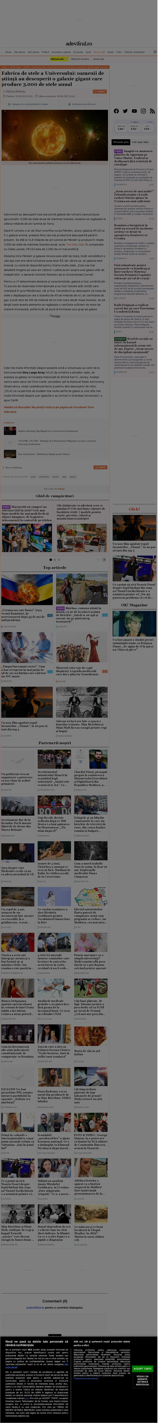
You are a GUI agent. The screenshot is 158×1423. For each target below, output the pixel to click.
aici (27, 1398)
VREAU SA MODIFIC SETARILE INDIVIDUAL (142, 1380)
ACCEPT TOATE (143, 1368)
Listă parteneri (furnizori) (86, 1378)
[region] (79, 1379)
